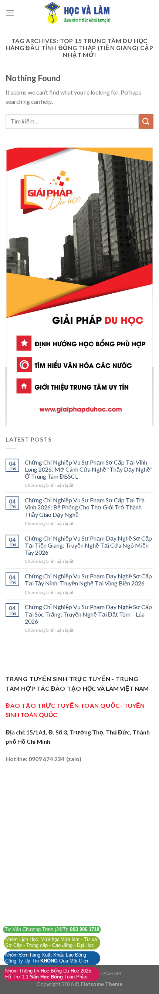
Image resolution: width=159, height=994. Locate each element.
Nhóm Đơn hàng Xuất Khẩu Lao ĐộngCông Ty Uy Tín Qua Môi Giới (46, 958)
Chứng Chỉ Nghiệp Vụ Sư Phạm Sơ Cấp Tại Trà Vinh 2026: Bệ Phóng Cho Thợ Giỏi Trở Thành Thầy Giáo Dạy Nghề (85, 507)
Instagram (107, 973)
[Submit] (146, 121)
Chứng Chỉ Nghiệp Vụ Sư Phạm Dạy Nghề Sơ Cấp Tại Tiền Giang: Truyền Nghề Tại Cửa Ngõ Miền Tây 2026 (88, 545)
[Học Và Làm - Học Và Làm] (79, 13)
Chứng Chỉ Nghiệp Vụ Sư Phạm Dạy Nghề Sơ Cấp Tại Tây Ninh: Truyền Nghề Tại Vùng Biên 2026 (88, 579)
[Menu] (10, 13)
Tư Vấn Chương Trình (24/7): (52, 929)
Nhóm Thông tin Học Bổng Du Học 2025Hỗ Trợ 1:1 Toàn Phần (48, 974)
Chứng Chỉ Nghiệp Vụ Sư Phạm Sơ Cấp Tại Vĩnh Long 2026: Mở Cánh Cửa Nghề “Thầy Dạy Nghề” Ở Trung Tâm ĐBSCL (88, 469)
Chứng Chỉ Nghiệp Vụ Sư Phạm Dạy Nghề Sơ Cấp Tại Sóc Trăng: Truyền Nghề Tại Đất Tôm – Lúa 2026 (88, 613)
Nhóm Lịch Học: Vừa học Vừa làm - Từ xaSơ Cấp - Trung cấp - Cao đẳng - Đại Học (51, 942)
